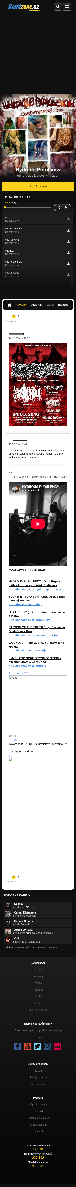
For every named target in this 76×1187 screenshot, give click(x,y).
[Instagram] (47, 1046)
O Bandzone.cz (38, 1124)
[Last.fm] (57, 1046)
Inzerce (38, 1037)
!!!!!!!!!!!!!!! (16, 334)
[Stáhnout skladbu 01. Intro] (68, 219)
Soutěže (38, 1003)
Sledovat (41, 186)
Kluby (38, 996)
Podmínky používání (38, 1118)
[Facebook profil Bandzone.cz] (17, 1046)
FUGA (13, 740)
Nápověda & (38, 1104)
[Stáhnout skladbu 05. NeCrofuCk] (68, 263)
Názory (63, 305)
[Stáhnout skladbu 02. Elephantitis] (68, 230)
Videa (38, 983)
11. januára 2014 (19, 673)
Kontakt (38, 1111)
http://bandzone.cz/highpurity (29, 619)
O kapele (37, 305)
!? (10, 473)
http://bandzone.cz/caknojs (27, 650)
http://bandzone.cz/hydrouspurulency (35, 589)
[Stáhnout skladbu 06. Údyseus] (68, 274)
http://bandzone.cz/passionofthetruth (35, 635)
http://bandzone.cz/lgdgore (27, 665)
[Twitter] (37, 1046)
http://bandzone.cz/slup (25, 604)
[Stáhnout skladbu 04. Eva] (68, 252)
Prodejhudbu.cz (38, 1077)
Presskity (39, 1070)
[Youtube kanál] (27, 1046)
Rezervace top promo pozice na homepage (38, 1030)
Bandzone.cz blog (38, 1009)
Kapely (38, 969)
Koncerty (38, 976)
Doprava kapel (38, 1084)
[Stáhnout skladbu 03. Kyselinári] (68, 241)
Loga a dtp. (38, 1131)
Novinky (21, 305)
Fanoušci (38, 989)
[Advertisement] (38, 53)
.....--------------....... (21, 440)
